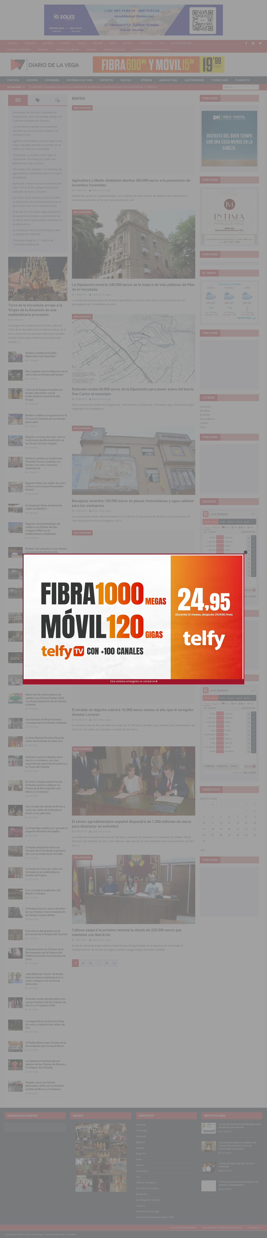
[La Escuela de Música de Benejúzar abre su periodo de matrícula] (208, 1128)
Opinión (146, 80)
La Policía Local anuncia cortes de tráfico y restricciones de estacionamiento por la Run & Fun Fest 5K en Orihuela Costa (37, 201)
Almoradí (48, 43)
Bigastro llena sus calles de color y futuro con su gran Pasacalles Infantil (45, 486)
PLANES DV (243, 80)
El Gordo (205, 414)
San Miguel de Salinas (67, 49)
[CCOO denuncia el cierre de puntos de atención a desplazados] (208, 1185)
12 (220, 822)
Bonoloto (205, 406)
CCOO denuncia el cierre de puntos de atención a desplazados (238, 1183)
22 (246, 829)
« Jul (202, 850)
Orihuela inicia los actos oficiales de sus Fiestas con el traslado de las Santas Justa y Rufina (45, 912)
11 (212, 822)
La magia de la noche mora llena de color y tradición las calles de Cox (45, 1024)
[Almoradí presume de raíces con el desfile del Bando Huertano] (15, 680)
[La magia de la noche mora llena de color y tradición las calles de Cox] (15, 1025)
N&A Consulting (68, 1234)
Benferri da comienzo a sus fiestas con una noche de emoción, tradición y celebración (46, 552)
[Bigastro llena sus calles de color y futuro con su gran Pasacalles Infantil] (15, 486)
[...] (18, 342)
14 (237, 822)
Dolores (127, 43)
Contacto (254, 1227)
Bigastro (65, 43)
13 (229, 822)
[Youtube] (253, 43)
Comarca (91, 49)
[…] (78, 845)
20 (229, 829)
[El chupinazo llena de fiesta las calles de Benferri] (15, 509)
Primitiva (205, 410)
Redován (97, 43)
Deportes (106, 80)
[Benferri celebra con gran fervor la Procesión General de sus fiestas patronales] (15, 419)
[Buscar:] (241, 86)
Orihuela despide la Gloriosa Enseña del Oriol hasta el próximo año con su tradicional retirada (45, 850)
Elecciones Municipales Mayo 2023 (150, 49)
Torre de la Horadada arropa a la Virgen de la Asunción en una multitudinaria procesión (35, 310)
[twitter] (260, 43)
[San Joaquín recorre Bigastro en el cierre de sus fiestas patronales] (15, 375)
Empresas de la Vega (114, 49)
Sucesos (32, 80)
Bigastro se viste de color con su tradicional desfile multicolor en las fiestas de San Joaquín (45, 440)
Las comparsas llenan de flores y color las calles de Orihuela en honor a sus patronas (45, 809)
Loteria (204, 423)
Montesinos (146, 43)
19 (220, 829)
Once (203, 427)
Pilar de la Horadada (18, 49)
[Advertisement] (229, 365)
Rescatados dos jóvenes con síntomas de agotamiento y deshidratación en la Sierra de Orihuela (37, 173)
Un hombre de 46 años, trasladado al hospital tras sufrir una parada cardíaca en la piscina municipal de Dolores (37, 116)
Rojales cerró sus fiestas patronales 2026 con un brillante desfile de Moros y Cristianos (44, 1085)
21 (237, 829)
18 (212, 829)
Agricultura (168, 80)
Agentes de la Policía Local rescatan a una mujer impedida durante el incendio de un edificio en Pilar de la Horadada (37, 145)
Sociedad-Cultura (79, 80)
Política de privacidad (183, 1227)
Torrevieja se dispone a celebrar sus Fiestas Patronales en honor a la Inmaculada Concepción (237, 1145)
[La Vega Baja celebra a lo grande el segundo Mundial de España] (15, 831)
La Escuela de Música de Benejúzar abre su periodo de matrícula (240, 1126)
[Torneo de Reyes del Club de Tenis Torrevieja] (208, 1167)
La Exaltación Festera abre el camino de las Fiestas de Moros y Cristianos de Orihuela (45, 1064)
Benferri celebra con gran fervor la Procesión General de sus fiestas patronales (46, 418)
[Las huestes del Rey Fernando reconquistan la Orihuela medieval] (15, 723)
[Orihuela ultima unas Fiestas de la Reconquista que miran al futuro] (15, 1046)
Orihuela (12, 43)
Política (13, 80)
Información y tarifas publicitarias (222, 1227)
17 (204, 829)
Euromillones (207, 419)
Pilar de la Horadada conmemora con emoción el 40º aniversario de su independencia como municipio (46, 657)
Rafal (113, 43)
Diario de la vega (101, 190)
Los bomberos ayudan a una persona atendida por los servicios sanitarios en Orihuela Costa (35, 130)
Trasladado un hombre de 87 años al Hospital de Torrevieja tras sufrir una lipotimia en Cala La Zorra (34, 159)
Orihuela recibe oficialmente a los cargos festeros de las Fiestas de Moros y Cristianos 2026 (45, 1002)
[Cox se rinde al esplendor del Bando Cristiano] (15, 894)
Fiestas (126, 80)
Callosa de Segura (181, 43)
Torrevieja (30, 43)
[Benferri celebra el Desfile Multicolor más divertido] (15, 356)
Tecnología (219, 80)
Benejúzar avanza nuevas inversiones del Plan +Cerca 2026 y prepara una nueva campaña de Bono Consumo (37, 187)
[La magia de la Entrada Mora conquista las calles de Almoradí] (15, 617)
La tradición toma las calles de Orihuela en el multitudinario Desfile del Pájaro (43, 872)
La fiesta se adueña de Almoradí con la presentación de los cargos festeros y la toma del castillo (45, 635)
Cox (162, 43)
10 (204, 822)
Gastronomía (194, 80)
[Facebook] (246, 43)
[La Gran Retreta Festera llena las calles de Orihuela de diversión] (15, 741)
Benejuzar (43, 49)
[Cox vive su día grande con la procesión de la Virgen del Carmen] (15, 934)
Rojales (82, 43)
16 (254, 822)
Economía (52, 80)
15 (246, 822)
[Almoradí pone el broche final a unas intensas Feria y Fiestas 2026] (15, 573)
